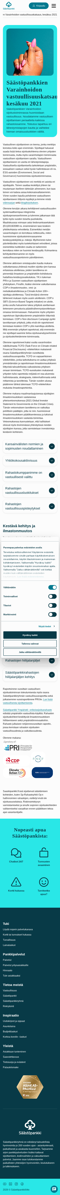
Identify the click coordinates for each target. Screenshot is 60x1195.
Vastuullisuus (10, 990)
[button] (54, 1189)
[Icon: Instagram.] (16, 1184)
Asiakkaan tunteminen (14, 1051)
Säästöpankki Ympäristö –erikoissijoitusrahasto (27, 710)
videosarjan (9, 202)
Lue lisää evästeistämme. (30, 576)
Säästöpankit (9, 996)
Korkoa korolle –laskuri (15, 1037)
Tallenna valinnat (30, 643)
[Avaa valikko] (53, 6)
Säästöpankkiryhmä (13, 1001)
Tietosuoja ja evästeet (14, 1062)
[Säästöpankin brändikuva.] (4, 1184)
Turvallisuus (9, 940)
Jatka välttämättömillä (30, 652)
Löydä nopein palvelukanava (18, 929)
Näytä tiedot (45, 626)
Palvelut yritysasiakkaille (15, 965)
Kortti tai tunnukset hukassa (17, 934)
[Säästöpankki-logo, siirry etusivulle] (9, 6)
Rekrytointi (8, 1006)
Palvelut (7, 960)
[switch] (52, 596)
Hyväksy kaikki (30, 635)
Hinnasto (7, 970)
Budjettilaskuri (10, 1031)
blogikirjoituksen (29, 202)
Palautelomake (10, 1067)
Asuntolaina (9, 1026)
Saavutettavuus (11, 1057)
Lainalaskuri (9, 945)
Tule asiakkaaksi (11, 975)
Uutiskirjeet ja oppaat (14, 1021)
